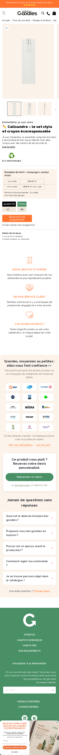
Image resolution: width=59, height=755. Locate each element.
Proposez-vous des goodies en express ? (26, 533)
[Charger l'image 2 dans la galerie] (29, 109)
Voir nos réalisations (21, 445)
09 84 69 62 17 (48, 13)
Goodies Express (28, 707)
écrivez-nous (22, 485)
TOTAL (22, 207)
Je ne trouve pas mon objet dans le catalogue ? (27, 578)
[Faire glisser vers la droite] (55, 109)
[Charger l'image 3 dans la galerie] (44, 109)
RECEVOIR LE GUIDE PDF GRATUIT (15, 747)
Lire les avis (43, 445)
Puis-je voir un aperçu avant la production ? (25, 548)
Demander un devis (29, 476)
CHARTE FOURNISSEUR (29, 640)
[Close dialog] (57, 722)
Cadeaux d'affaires (28, 701)
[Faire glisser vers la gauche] (3, 109)
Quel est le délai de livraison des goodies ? (27, 517)
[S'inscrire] (52, 690)
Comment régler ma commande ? (27, 563)
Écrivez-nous (42, 591)
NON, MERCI (14, 752)
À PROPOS (29, 635)
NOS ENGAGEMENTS (29, 651)
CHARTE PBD (29, 645)
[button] (3, 13)
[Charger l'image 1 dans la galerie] (14, 109)
